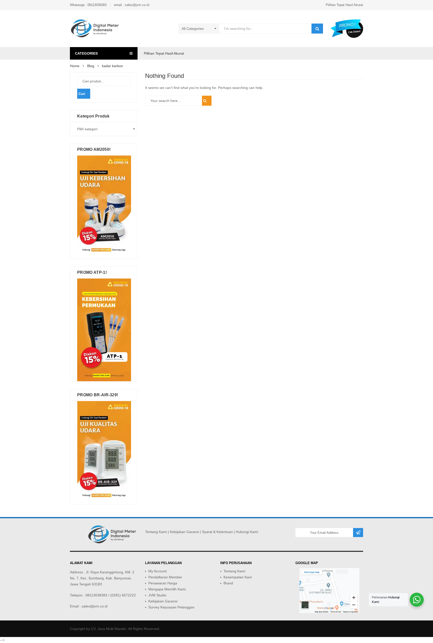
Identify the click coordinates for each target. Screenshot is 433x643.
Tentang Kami (156, 532)
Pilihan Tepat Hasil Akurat (344, 5)
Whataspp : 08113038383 (88, 5)
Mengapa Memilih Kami (167, 589)
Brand (228, 583)
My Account (157, 571)
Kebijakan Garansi (184, 532)
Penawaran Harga (162, 583)
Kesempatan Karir (238, 577)
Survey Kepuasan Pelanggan (171, 607)
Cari (81, 94)
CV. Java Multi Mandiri (108, 629)
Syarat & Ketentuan (217, 532)
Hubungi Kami (247, 532)
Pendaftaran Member (165, 577)
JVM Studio (157, 595)
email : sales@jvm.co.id (131, 5)
